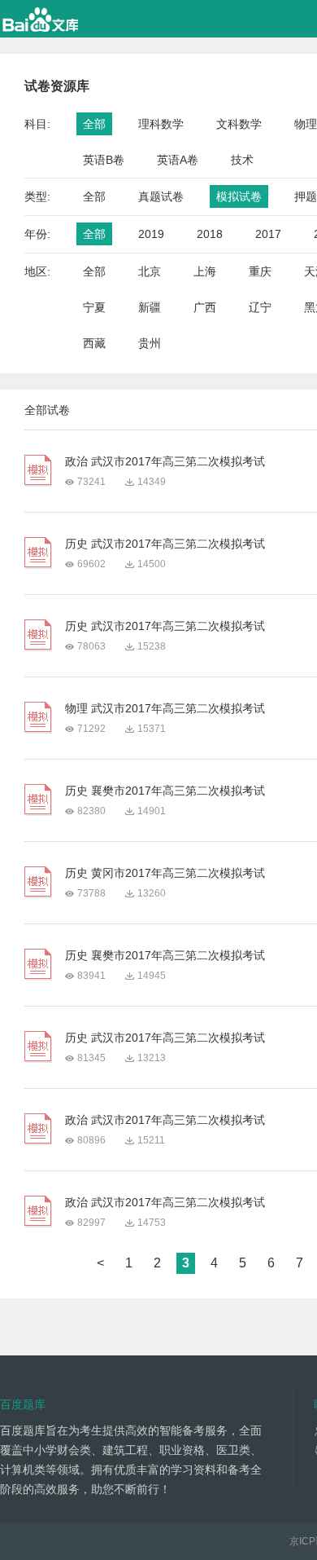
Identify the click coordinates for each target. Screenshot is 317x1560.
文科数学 (239, 123)
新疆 (149, 307)
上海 (204, 271)
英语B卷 (103, 159)
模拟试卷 (239, 196)
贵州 (149, 343)
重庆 (260, 271)
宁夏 (94, 307)
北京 (149, 271)
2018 (210, 233)
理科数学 (161, 123)
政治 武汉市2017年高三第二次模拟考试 (165, 461)
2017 (268, 233)
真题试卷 (161, 196)
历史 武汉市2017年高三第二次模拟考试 (165, 543)
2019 (151, 233)
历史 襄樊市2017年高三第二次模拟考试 (165, 790)
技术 (242, 159)
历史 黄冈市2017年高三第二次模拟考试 (165, 872)
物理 (305, 123)
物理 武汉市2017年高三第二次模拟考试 (165, 708)
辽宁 (260, 307)
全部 (94, 123)
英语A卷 (177, 159)
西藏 (94, 343)
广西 (204, 307)
